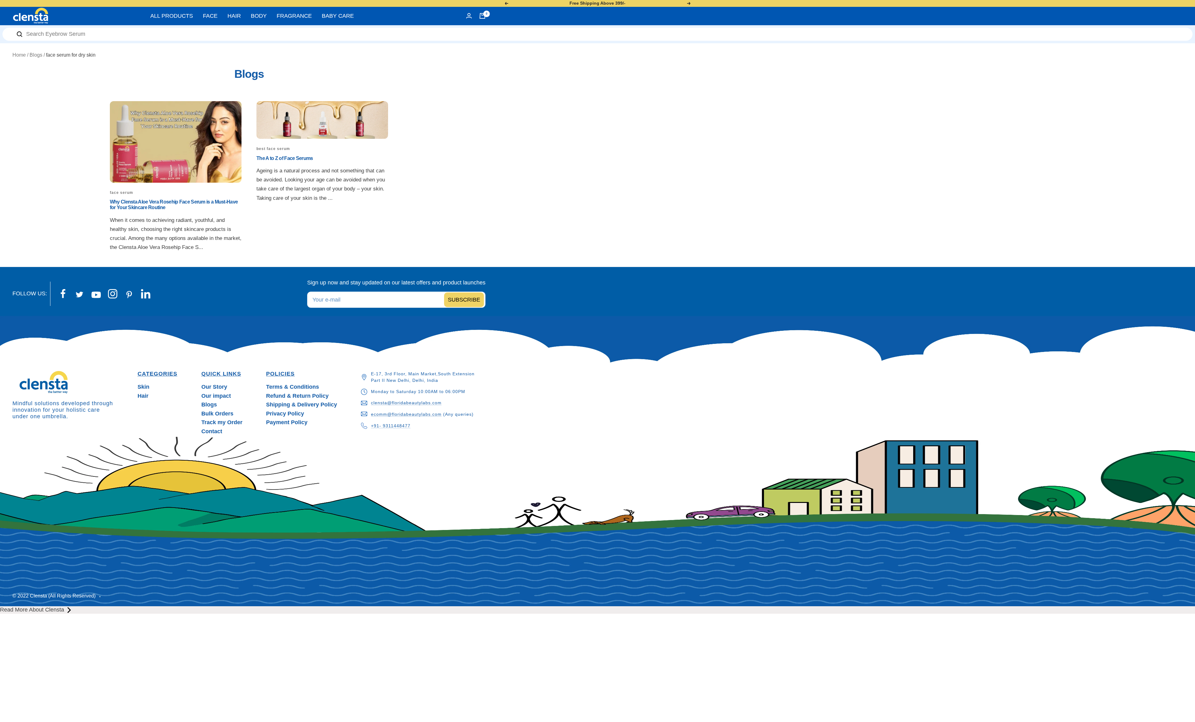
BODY (259, 16)
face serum (121, 192)
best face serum (273, 149)
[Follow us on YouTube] (96, 295)
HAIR (234, 16)
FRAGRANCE (294, 16)
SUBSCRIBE (464, 300)
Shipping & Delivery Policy (301, 404)
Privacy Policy (285, 413)
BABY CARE (338, 16)
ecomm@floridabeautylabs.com (406, 414)
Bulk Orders (217, 413)
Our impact (216, 396)
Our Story (214, 387)
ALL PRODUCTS (171, 16)
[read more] (69, 610)
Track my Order (221, 422)
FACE (210, 16)
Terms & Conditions (292, 387)
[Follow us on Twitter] (79, 294)
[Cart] (482, 16)
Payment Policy (286, 422)
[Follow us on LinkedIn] (145, 293)
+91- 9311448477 (390, 425)
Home (19, 55)
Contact (211, 431)
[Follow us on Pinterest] (129, 294)
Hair (143, 396)
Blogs (36, 55)
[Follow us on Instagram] (112, 293)
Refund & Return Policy (297, 396)
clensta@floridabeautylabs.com (406, 402)
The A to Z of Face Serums (284, 158)
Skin (143, 387)
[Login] (469, 15)
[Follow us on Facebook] (63, 293)
